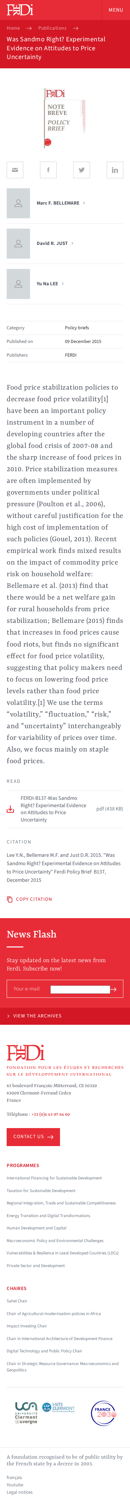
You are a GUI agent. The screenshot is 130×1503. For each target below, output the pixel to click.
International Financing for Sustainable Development (54, 1178)
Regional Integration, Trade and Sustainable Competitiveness (61, 1203)
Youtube (15, 1485)
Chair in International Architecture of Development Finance (59, 1339)
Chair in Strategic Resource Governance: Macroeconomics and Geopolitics (63, 1367)
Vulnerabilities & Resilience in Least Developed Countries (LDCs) (63, 1253)
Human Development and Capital (36, 1228)
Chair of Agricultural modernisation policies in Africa (54, 1314)
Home (13, 28)
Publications (52, 28)
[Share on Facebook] (48, 170)
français (14, 1477)
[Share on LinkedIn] (115, 170)
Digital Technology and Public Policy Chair (44, 1351)
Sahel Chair (17, 1301)
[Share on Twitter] (81, 170)
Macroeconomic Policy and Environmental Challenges (55, 1241)
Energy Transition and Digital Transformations (48, 1216)
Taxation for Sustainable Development (41, 1191)
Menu (116, 10)
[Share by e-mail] (15, 170)
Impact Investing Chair (27, 1326)
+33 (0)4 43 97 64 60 (50, 1114)
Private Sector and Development (36, 1266)
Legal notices (20, 1492)
